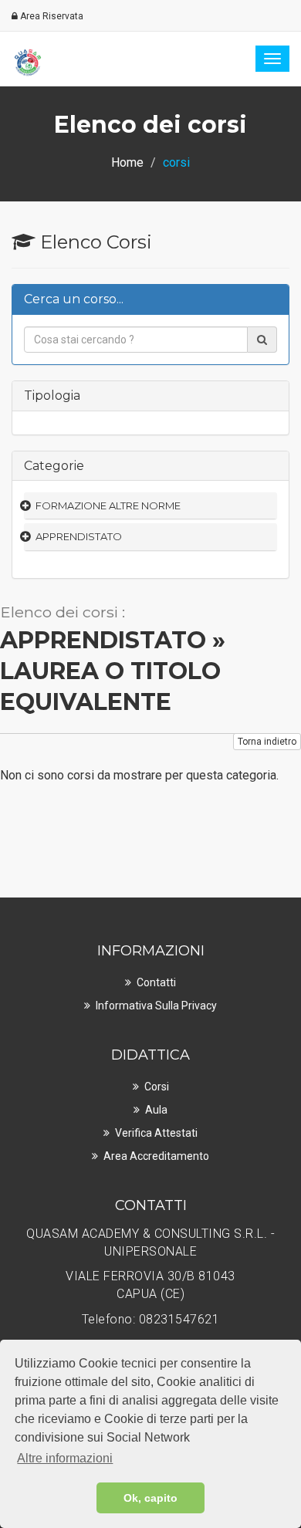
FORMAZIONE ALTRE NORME (108, 505)
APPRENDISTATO (79, 536)
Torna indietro (267, 741)
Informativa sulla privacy (156, 1005)
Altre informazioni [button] (65, 1458)
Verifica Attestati (156, 1133)
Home (127, 162)
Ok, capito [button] (150, 1498)
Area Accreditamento (156, 1156)
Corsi (156, 1086)
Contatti (156, 982)
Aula (156, 1110)
